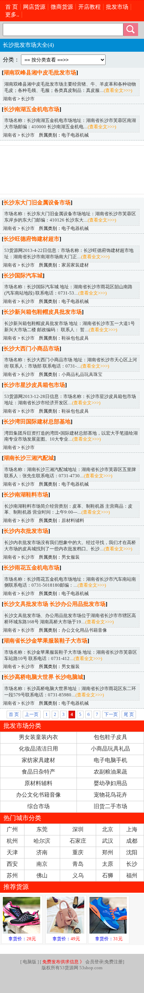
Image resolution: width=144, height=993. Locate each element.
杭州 (12, 841)
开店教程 (89, 7)
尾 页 (129, 714)
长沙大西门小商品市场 (31, 348)
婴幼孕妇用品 (110, 783)
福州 (131, 875)
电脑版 (29, 961)
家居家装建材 (75, 265)
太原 (107, 864)
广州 (12, 829)
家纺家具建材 (38, 760)
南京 (42, 864)
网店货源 (34, 7)
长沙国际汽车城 (23, 275)
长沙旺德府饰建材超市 (31, 239)
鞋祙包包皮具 (75, 338)
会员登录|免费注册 (82, 961)
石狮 (107, 875)
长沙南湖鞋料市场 (25, 495)
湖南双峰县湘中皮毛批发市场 (39, 72)
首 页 (11, 7)
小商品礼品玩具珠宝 (82, 374)
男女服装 (71, 557)
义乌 (78, 875)
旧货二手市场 (110, 806)
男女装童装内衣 (38, 737)
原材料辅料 (73, 520)
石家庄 (78, 841)
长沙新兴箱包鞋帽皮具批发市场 (42, 312)
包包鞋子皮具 (110, 737)
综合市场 (38, 806)
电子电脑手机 (110, 760)
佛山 (42, 875)
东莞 (42, 829)
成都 (131, 841)
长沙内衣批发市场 (25, 531)
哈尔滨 (42, 841)
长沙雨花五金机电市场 (31, 568)
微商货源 (62, 7)
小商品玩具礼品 (110, 749)
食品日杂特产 (38, 772)
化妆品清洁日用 (38, 749)
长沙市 (28, 98)
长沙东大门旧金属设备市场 (37, 202)
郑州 (107, 852)
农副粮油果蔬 (110, 772)
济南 (42, 852)
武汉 (107, 841)
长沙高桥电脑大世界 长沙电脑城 (43, 677)
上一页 (31, 714)
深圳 (78, 829)
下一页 (111, 714)
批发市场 (117, 7)
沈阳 (131, 852)
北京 (107, 829)
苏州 (12, 875)
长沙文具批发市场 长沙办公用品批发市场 (54, 604)
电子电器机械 (75, 135)
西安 (12, 864)
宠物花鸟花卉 (110, 795)
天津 (12, 852)
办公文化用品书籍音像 (84, 630)
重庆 (78, 852)
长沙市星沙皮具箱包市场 (34, 385)
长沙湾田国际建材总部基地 (37, 422)
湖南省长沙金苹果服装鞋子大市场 (45, 641)
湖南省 (9, 98)
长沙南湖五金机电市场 (31, 109)
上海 (131, 829)
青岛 (78, 864)
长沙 (131, 864)
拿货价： (22, 938)
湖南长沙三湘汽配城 (28, 458)
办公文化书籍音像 (38, 795)
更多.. (12, 14)
